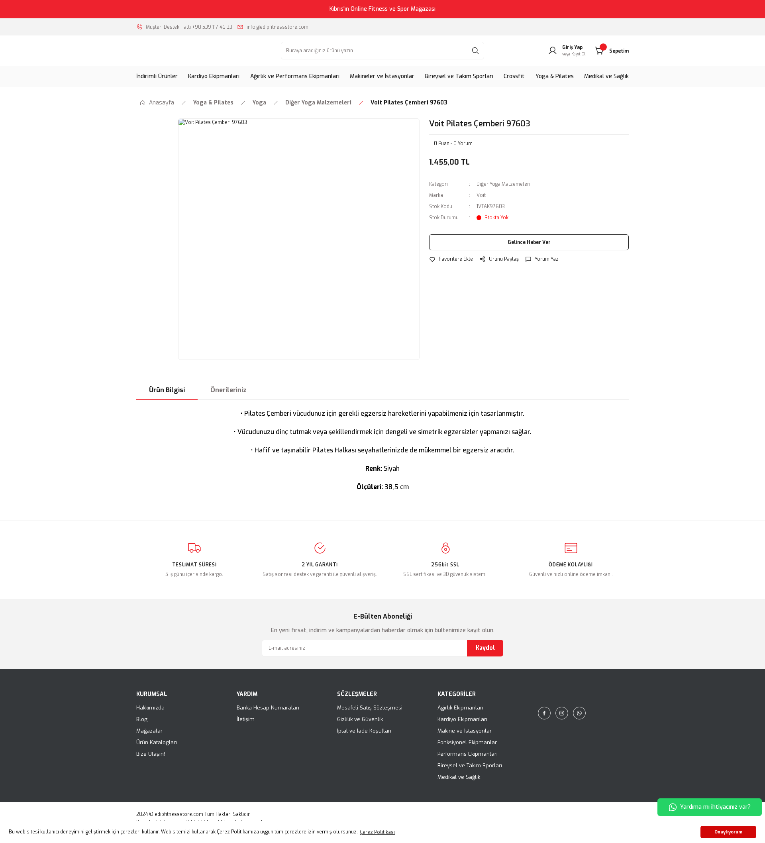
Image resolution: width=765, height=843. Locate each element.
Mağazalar (149, 730)
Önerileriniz (228, 390)
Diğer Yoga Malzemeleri (503, 184)
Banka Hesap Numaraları (268, 707)
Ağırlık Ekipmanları (460, 707)
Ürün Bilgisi (167, 390)
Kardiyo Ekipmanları (462, 719)
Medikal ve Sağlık (458, 777)
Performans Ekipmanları (467, 754)
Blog (141, 719)
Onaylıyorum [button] (728, 832)
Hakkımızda (150, 707)
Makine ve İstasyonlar (464, 730)
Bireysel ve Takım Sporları (469, 765)
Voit (481, 195)
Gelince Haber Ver (529, 242)
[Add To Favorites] (451, 259)
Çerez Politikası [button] (377, 832)
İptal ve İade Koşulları (364, 730)
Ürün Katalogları (156, 742)
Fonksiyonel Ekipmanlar (467, 742)
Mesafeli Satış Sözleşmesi (369, 707)
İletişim (246, 719)
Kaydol (485, 648)
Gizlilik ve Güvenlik (360, 719)
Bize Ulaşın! (150, 754)
